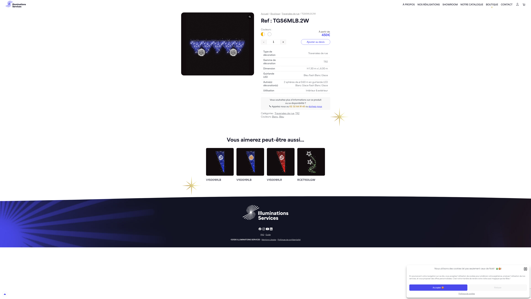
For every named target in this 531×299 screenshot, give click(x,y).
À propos (409, 5)
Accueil (265, 14)
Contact (506, 5)
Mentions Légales (269, 240)
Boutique (492, 5)
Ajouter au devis (316, 42)
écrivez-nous (315, 107)
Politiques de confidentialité (289, 240)
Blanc (275, 117)
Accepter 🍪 (438, 287)
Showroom (450, 5)
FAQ (262, 235)
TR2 (297, 114)
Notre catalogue (471, 5)
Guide (268, 235)
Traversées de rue (290, 14)
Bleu (281, 117)
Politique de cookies (467, 294)
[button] (525, 269)
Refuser (497, 287)
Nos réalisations (428, 5)
